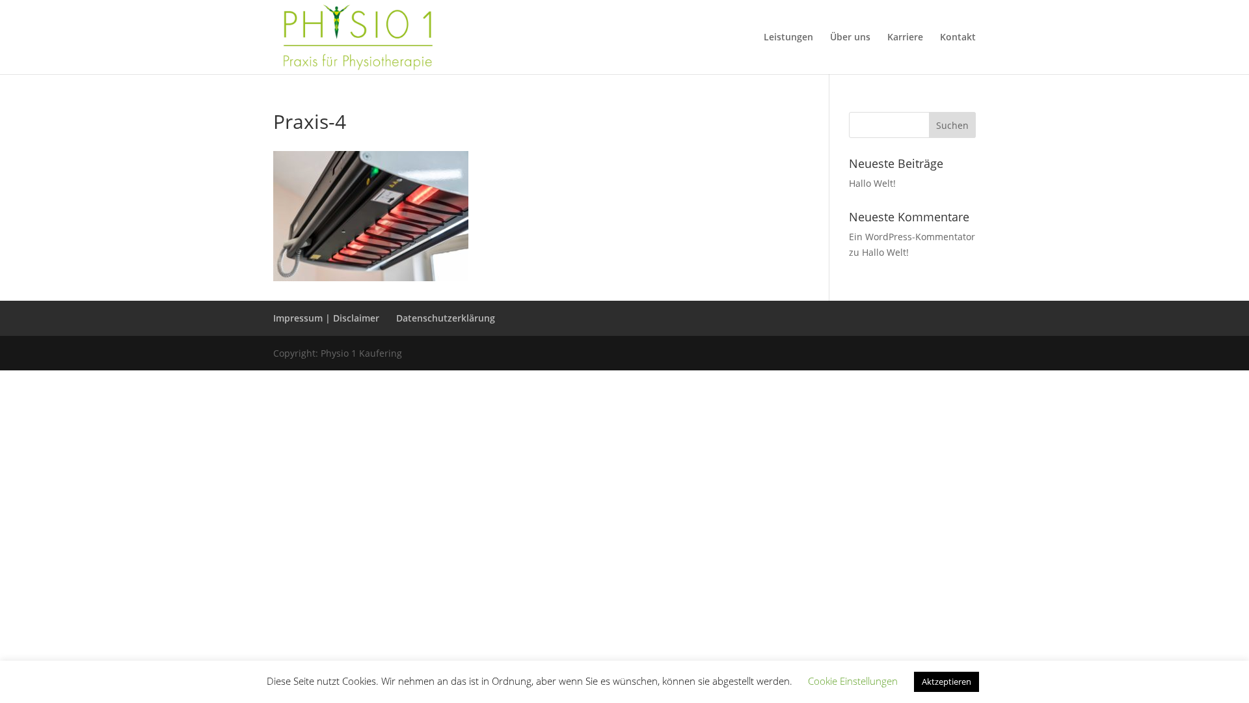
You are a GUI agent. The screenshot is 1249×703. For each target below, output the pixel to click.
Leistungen (788, 38)
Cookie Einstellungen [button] (853, 680)
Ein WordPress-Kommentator (912, 236)
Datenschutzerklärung (445, 318)
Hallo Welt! (872, 183)
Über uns (850, 38)
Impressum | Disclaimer (326, 318)
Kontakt (958, 38)
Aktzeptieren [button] (946, 681)
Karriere (905, 38)
